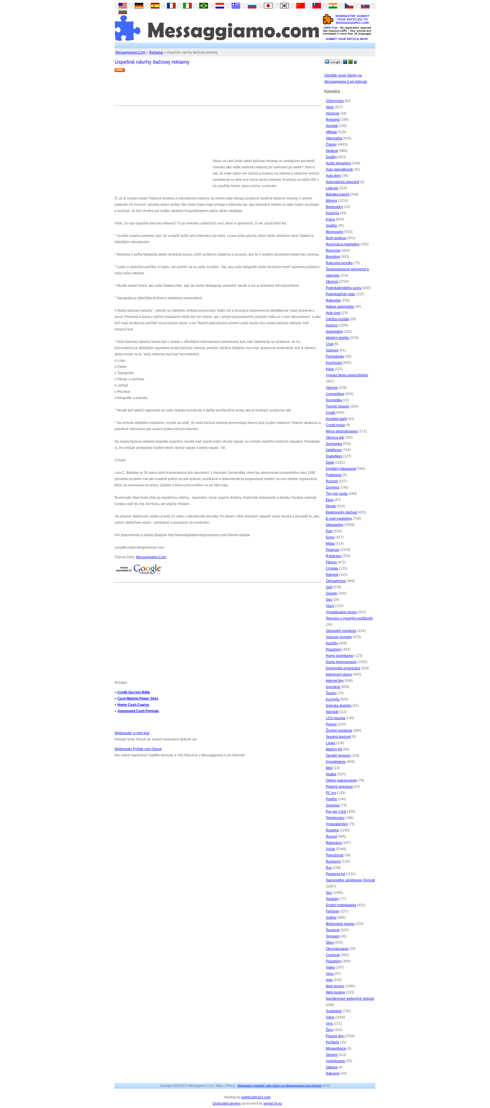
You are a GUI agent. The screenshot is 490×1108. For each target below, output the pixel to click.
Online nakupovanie (341, 780)
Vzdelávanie (335, 1061)
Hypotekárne (336, 762)
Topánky (332, 899)
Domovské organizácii (343, 668)
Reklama (156, 52)
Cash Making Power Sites (138, 699)
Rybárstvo (333, 556)
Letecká (332, 188)
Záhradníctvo (336, 581)
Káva (330, 369)
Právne (331, 724)
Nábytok (332, 575)
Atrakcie (332, 151)
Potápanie (334, 475)
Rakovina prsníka (339, 263)
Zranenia (333, 805)
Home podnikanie (339, 656)
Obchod (332, 282)
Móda (330, 543)
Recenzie (333, 250)
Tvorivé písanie (337, 406)
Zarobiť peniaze (338, 755)
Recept (331, 837)
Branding (333, 257)
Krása (330, 219)
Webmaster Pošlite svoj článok (138, 749)
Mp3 (329, 768)
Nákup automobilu (340, 307)
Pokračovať (335, 855)
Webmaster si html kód (132, 733)
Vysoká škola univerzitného (347, 375)
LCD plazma (335, 718)
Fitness (331, 562)
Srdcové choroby (339, 637)
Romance (333, 861)
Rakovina (333, 300)
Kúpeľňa (332, 213)
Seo (329, 893)
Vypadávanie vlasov (341, 612)
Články (331, 145)
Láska (330, 743)
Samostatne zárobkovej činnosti (350, 880)
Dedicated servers (227, 1103)
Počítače (332, 1042)
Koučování (334, 363)
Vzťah (330, 849)
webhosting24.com (256, 1097)
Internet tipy (335, 681)
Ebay (330, 500)
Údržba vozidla (337, 319)
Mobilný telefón (337, 338)
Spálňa (331, 226)
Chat (329, 344)
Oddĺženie (334, 450)
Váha (330, 1017)
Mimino (331, 201)
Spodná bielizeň (338, 737)
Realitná (332, 830)
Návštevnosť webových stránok (350, 999)
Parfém (331, 799)
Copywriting (335, 394)
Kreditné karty (336, 419)
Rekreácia (334, 843)
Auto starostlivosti (339, 169)
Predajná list (335, 874)
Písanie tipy (335, 1036)
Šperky (331, 693)
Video (330, 967)
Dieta (330, 462)
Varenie (332, 388)
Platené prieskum (339, 787)
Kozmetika (334, 400)
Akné (330, 107)
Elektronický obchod (341, 512)
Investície (333, 687)
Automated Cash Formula (138, 711)
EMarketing (334, 525)
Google (331, 593)
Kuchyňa (332, 699)
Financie (332, 550)
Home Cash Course (133, 705)
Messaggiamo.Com (130, 52)
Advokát (332, 712)
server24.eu (272, 1103)
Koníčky (332, 643)
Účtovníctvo (335, 101)
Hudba (331, 774)
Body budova (336, 238)
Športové (333, 930)
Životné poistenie (339, 731)
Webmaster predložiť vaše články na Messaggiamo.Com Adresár (280, 1085)
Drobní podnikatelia (341, 905)
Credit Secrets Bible (133, 692)
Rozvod (332, 481)
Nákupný (333, 1073)
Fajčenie (332, 911)
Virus (330, 974)
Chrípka (332, 568)
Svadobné (334, 1011)
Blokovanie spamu (340, 924)
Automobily (334, 332)
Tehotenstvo (335, 818)
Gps (329, 600)
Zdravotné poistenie (341, 631)
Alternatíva (334, 138)
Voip (329, 980)
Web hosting (335, 992)
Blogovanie (334, 232)
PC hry (331, 793)
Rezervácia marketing (343, 244)
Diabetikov (334, 456)
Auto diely (333, 176)
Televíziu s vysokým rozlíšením (349, 618)
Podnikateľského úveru (344, 288)
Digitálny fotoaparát (341, 469)
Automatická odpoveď (342, 182)
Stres (330, 942)
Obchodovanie (337, 949)
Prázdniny (333, 649)
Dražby (331, 157)
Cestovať (333, 955)
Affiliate (331, 132)
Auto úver (333, 313)
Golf (329, 587)
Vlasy (330, 606)
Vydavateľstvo (337, 824)
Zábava (331, 1067)
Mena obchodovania (342, 431)
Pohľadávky (335, 356)
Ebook (331, 506)
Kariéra (331, 325)
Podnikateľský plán (340, 294)
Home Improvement (341, 662)
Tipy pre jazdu (337, 494)
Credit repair (335, 425)
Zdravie (331, 1055)
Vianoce (332, 350)
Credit (330, 413)
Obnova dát (335, 438)
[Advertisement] (218, 91)
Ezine (330, 537)
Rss (329, 868)
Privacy (230, 1085)
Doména (332, 487)
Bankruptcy (334, 207)
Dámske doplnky (339, 706)
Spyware (332, 936)
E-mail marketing (339, 519)
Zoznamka (334, 444)
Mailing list (334, 749)
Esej (329, 531)
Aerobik (332, 126)
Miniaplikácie (336, 1048)
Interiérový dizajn (339, 674)
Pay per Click (336, 812)
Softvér (331, 918)
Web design (335, 986)
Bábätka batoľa (337, 194)
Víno (329, 1024)
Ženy (329, 1030)
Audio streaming (338, 163)
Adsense (332, 113)
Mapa (219, 1085)
